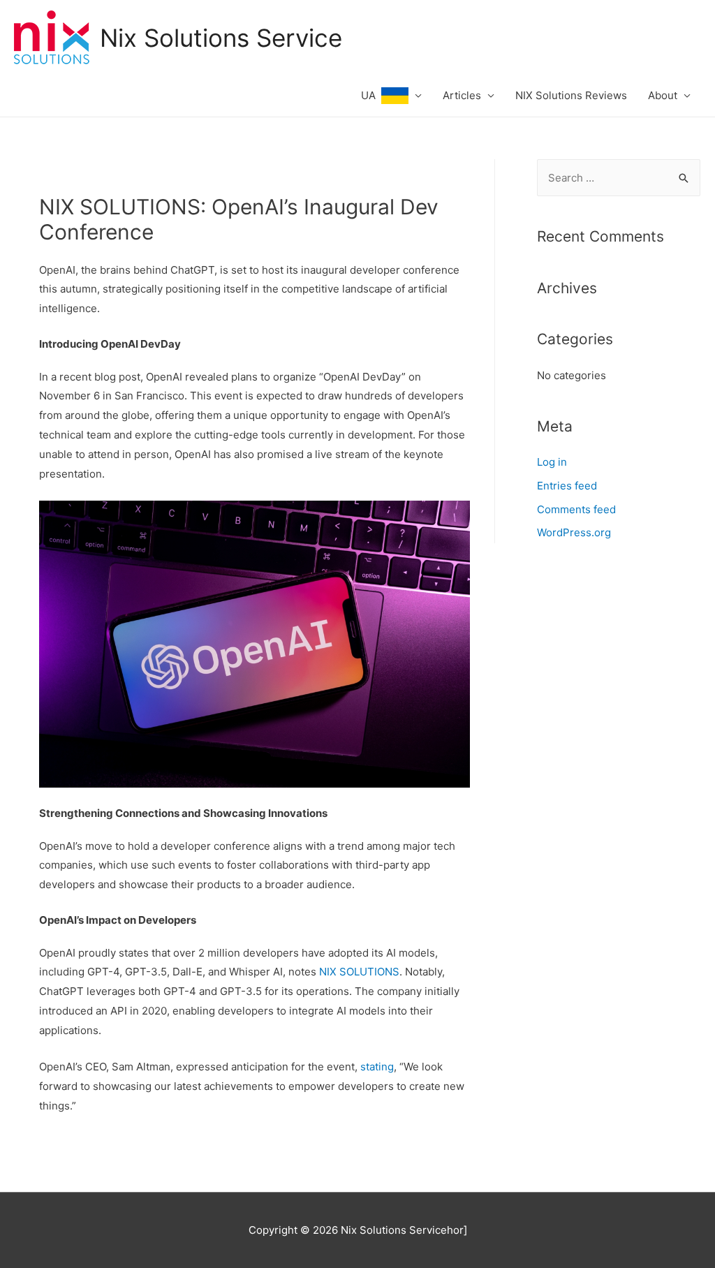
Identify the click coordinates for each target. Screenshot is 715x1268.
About (662, 95)
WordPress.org (574, 532)
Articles (462, 95)
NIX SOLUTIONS (359, 971)
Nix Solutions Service (221, 37)
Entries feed (567, 485)
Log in (552, 462)
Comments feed (576, 509)
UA (371, 95)
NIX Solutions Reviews (571, 95)
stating (377, 1066)
